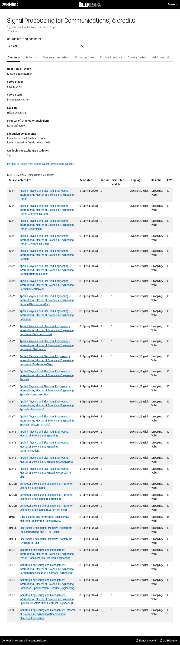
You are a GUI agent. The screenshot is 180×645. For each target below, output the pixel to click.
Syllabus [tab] (31, 57)
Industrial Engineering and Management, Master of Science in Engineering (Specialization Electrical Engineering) (47, 614)
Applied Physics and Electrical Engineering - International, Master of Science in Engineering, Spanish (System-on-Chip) (47, 420)
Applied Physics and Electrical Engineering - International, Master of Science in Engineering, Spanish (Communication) (47, 390)
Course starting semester (24, 39)
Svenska (173, 4)
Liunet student (147, 640)
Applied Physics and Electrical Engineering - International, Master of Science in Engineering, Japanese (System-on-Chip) (47, 360)
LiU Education (170, 640)
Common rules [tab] (84, 57)
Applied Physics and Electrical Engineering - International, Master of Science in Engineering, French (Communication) (47, 210)
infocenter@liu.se (36, 640)
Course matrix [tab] (137, 57)
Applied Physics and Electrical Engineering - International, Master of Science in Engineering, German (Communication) (47, 270)
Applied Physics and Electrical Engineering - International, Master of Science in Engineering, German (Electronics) (47, 285)
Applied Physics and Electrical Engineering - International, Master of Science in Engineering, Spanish (47, 375)
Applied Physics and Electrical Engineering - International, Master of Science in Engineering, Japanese (47, 315)
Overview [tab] (14, 57)
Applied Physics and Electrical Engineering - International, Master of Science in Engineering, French (47, 194)
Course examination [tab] (56, 57)
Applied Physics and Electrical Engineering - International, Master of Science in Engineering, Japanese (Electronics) (47, 345)
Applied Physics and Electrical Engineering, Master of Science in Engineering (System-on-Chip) (46, 473)
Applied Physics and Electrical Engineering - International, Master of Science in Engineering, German (47, 255)
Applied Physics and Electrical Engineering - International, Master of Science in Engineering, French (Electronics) (47, 225)
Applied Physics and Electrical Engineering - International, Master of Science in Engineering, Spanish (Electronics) (47, 405)
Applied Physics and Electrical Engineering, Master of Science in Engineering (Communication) (44, 446)
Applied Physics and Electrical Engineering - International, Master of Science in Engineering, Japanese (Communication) (47, 330)
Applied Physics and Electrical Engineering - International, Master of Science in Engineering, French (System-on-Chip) (47, 240)
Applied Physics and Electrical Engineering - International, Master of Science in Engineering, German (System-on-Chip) (47, 300)
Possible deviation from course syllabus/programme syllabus (40, 163)
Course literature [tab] (111, 57)
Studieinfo (10, 4)
